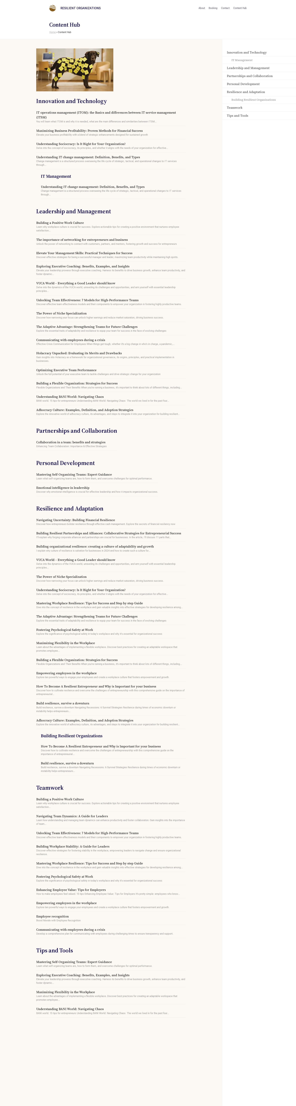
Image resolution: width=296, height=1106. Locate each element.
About (202, 8)
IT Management (242, 60)
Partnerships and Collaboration (250, 76)
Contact (225, 8)
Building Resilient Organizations (253, 100)
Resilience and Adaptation (246, 92)
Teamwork (234, 107)
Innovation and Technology (247, 52)
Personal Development (243, 84)
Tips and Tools (237, 115)
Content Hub (240, 8)
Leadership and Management (248, 68)
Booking (213, 8)
